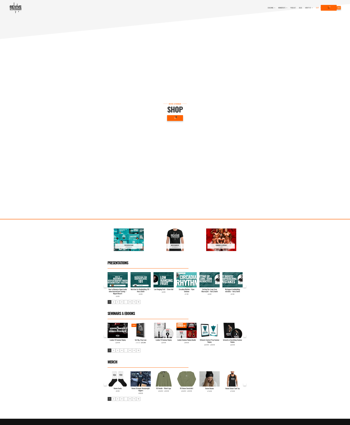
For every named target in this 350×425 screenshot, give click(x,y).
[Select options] (172, 330)
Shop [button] (317, 8)
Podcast (293, 8)
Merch (112, 362)
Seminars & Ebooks (121, 313)
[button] (105, 286)
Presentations (118, 262)
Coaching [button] (270, 8)
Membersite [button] (281, 8)
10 (138, 302)
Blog (300, 8)
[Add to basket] (126, 279)
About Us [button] (308, 8)
